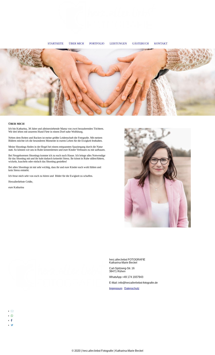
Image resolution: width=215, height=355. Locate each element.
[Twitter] (12, 325)
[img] (107, 18)
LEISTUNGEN (118, 43)
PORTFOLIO (96, 43)
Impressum (115, 288)
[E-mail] (12, 311)
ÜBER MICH (76, 43)
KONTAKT (160, 43)
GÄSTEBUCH (140, 43)
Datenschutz (131, 288)
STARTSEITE (55, 43)
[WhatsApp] (12, 315)
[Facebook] (11, 320)
